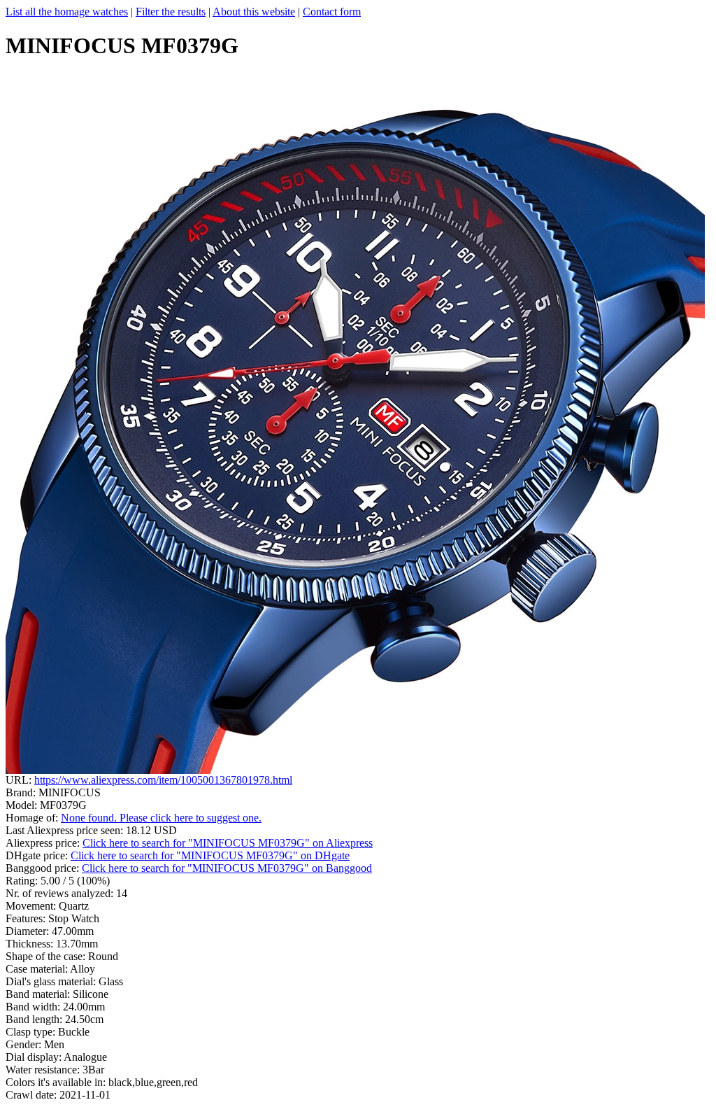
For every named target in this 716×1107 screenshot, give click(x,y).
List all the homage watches (67, 11)
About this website (254, 11)
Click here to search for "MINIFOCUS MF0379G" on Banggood (227, 868)
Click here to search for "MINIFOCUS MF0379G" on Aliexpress (228, 843)
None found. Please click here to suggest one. (161, 818)
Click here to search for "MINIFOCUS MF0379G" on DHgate (210, 855)
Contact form (332, 11)
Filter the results (171, 11)
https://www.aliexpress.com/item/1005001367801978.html (163, 780)
